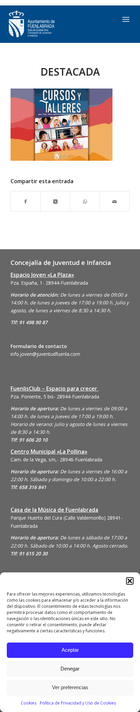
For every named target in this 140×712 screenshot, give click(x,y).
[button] (129, 580)
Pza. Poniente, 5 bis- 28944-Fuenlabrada (55, 396)
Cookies (28, 703)
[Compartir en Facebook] (25, 201)
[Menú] (125, 19)
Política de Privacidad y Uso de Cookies (78, 703)
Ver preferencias (70, 687)
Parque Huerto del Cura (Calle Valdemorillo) (58, 518)
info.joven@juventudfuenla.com (45, 354)
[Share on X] (55, 201)
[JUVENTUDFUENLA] (53, 24)
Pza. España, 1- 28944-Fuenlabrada (49, 283)
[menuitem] (125, 19)
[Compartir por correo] (114, 201)
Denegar (70, 668)
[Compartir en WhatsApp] (85, 201)
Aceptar (70, 650)
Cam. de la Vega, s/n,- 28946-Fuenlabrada (56, 459)
